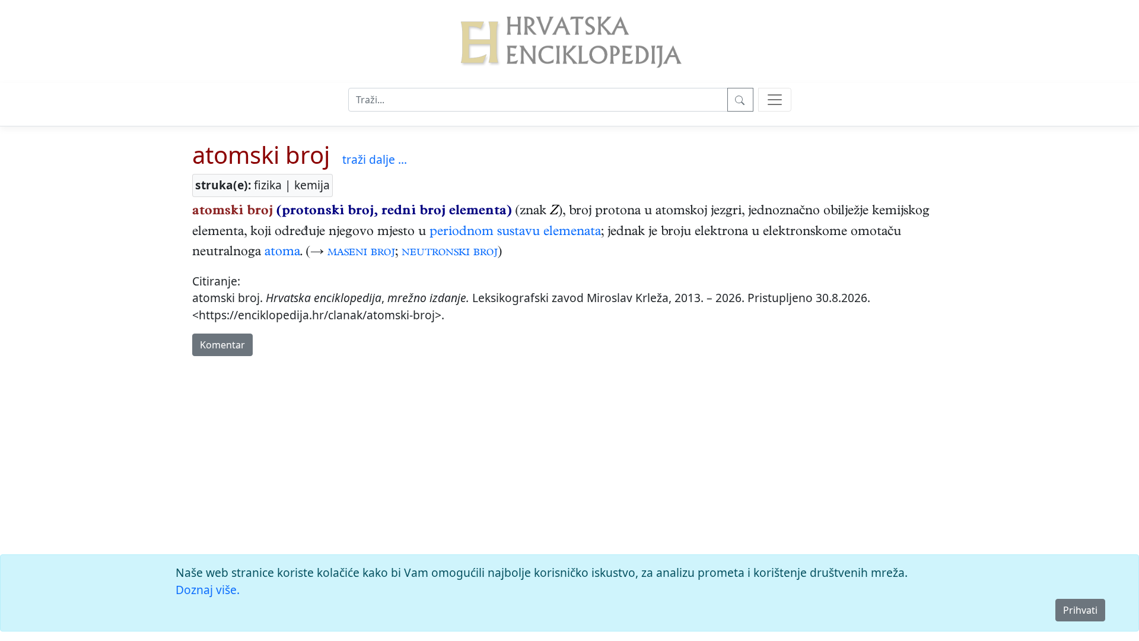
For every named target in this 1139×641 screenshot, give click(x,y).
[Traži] (740, 100)
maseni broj (361, 253)
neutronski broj (450, 253)
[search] (774, 100)
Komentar (222, 344)
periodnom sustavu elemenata (515, 233)
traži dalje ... (374, 159)
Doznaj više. (208, 590)
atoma (282, 253)
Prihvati (1080, 610)
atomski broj (261, 154)
